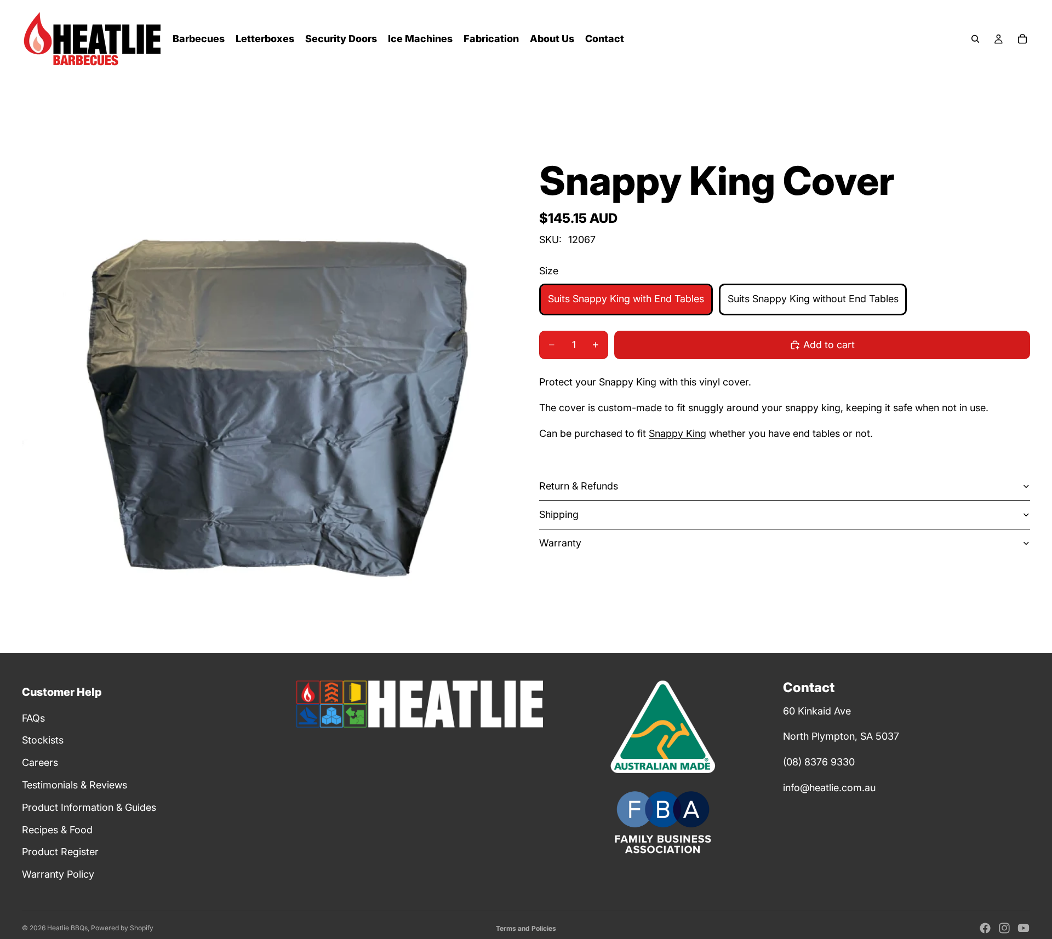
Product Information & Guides (89, 807)
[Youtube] (1023, 928)
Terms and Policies (526, 928)
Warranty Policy (58, 874)
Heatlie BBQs (67, 928)
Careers (40, 762)
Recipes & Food (57, 830)
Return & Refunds (578, 486)
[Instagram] (1004, 928)
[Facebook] (985, 928)
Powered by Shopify (122, 928)
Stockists (43, 740)
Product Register (60, 851)
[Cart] (1022, 39)
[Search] (975, 39)
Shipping (559, 514)
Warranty (560, 543)
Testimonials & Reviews (74, 785)
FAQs (33, 718)
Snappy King (677, 433)
